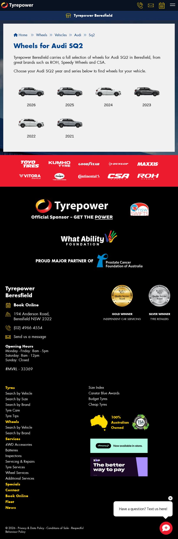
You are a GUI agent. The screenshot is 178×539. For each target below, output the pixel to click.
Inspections (13, 456)
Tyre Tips (11, 416)
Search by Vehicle (18, 393)
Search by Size (16, 399)
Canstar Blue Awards (104, 393)
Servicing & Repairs (20, 461)
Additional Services (19, 478)
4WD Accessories (18, 444)
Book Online (16, 495)
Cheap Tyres (98, 404)
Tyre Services (15, 467)
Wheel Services (16, 472)
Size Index (96, 387)
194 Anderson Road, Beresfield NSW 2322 (33, 317)
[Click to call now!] (140, 5)
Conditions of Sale (57, 528)
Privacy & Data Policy (31, 528)
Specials (12, 484)
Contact (12, 490)
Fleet (9, 501)
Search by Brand (17, 404)
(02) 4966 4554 (28, 327)
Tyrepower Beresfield (92, 15)
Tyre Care (12, 410)
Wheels (12, 421)
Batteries (11, 450)
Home (22, 35)
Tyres (10, 387)
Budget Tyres (98, 399)
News (10, 507)
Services (12, 438)
